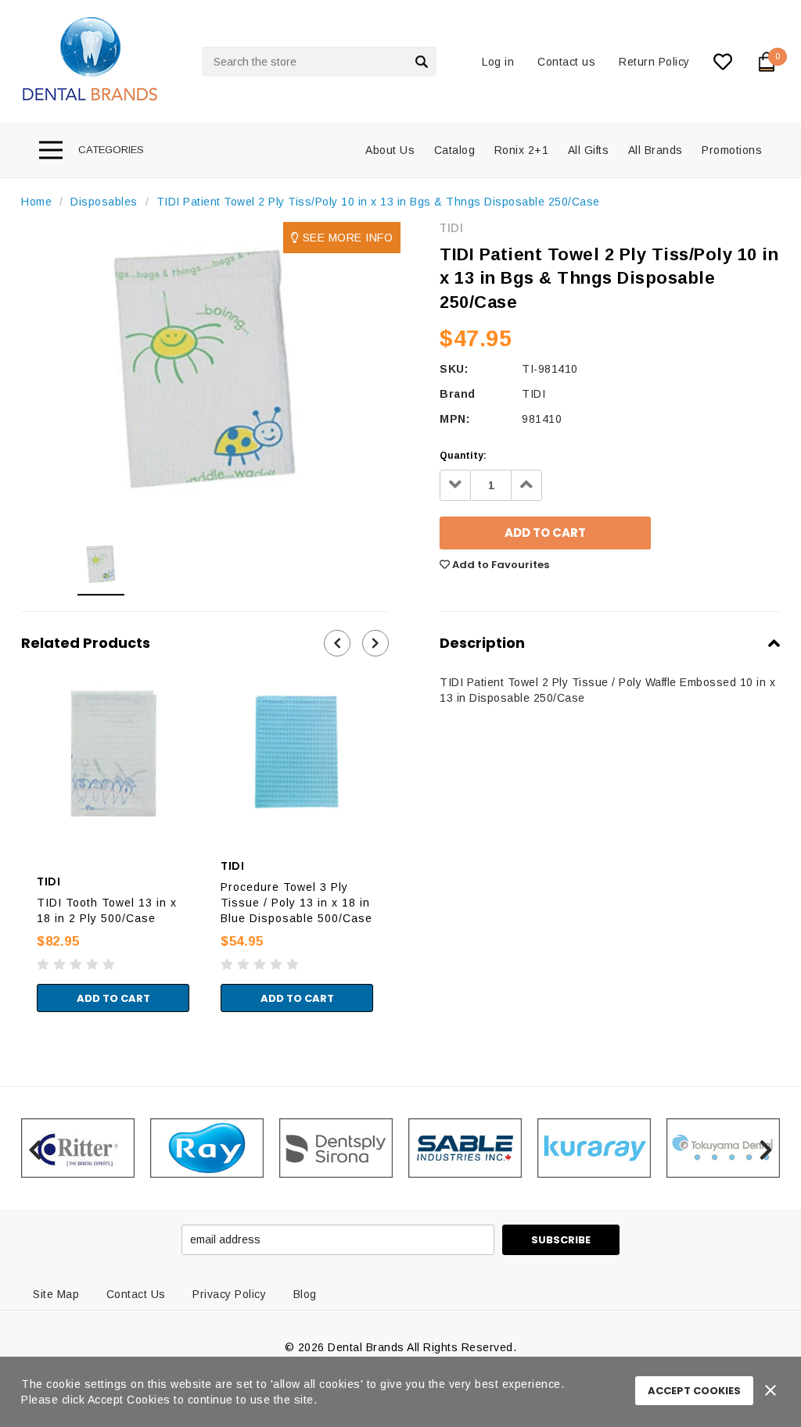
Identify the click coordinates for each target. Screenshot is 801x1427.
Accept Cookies (694, 1390)
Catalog (455, 150)
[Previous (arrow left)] (4, 1027)
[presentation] (337, 643)
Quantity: (463, 455)
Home (36, 201)
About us (390, 150)
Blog (305, 1294)
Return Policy (654, 61)
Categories (111, 150)
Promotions (732, 150)
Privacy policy (229, 1294)
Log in (498, 61)
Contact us (566, 61)
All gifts (588, 150)
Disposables (104, 201)
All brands (655, 150)
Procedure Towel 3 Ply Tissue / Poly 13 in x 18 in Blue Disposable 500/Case (296, 903)
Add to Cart (113, 998)
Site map (56, 1294)
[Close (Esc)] (4, 1012)
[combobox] (319, 62)
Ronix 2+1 (521, 150)
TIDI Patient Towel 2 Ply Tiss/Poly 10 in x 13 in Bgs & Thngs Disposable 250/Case (378, 201)
